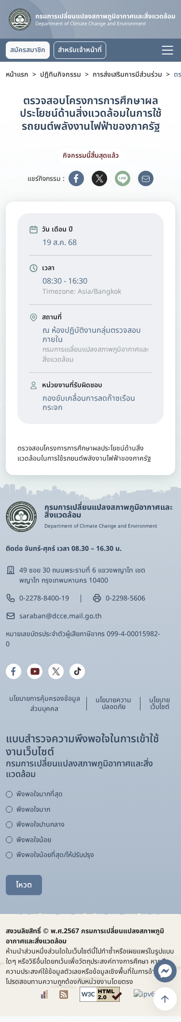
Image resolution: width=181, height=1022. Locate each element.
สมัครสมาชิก (27, 50)
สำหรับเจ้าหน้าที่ (80, 50)
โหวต (24, 885)
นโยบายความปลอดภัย (113, 703)
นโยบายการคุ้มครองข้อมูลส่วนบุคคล (44, 704)
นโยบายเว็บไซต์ (159, 703)
